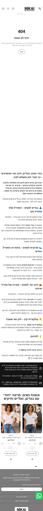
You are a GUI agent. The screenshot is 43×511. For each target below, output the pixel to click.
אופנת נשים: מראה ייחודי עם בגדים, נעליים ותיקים (21, 396)
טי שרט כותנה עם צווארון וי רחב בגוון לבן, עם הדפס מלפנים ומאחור (32, 437)
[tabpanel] (32, 434)
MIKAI (29, 9)
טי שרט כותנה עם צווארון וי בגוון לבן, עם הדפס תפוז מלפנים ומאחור (10, 437)
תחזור (21, 52)
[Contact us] (39, 496)
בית (25, 13)
